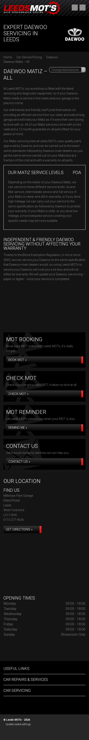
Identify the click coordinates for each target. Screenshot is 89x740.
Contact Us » (19, 462)
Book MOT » (17, 360)
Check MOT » (18, 394)
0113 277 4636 (13, 519)
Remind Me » (17, 428)
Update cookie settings (18, 724)
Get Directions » (19, 529)
